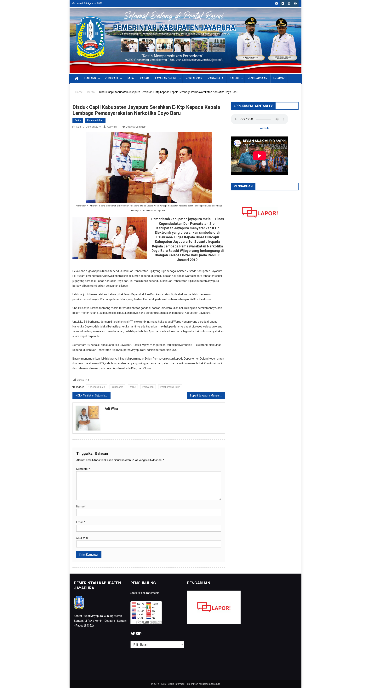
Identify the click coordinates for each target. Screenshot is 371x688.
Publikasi (111, 78)
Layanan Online (166, 78)
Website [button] (265, 128)
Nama (81, 506)
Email (80, 522)
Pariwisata (216, 78)
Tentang (90, 78)
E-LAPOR (279, 78)
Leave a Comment (136, 126)
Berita (78, 120)
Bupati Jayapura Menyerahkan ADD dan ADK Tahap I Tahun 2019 (207, 395)
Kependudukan (95, 120)
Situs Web (82, 537)
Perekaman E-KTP (170, 386)
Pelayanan (148, 386)
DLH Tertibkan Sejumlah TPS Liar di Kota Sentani (94, 395)
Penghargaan (257, 78)
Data (130, 78)
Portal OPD (194, 78)
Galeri (234, 78)
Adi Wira (112, 126)
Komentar (83, 468)
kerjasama (117, 386)
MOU (133, 386)
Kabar (144, 78)
